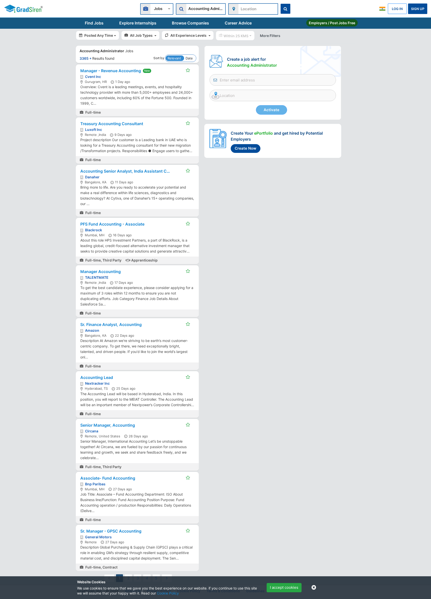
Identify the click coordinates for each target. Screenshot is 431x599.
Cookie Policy (168, 593)
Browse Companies (190, 22)
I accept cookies (284, 587)
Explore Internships (137, 22)
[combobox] (157, 8)
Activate (271, 109)
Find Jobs (94, 22)
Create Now (245, 148)
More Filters (270, 35)
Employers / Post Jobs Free (332, 23)
